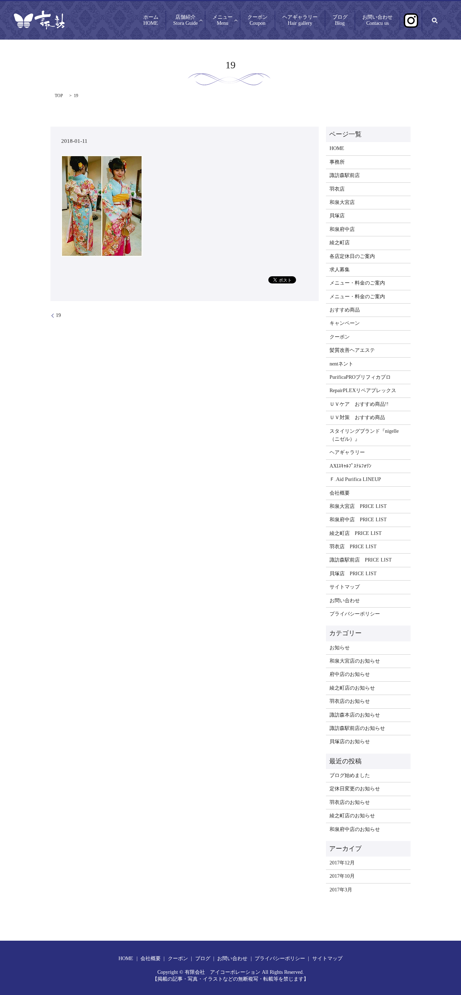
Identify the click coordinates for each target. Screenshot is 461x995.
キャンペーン (345, 323)
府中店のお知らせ (350, 674)
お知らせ (340, 647)
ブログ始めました (350, 775)
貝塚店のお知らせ (350, 741)
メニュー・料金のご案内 (357, 283)
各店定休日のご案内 (352, 256)
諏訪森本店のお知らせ (355, 715)
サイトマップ (345, 587)
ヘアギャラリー (300, 20)
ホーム (150, 20)
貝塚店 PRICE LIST (353, 573)
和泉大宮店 (342, 202)
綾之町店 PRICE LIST (356, 533)
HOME (337, 148)
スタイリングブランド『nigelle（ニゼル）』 (364, 435)
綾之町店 (340, 242)
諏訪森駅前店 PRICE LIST (361, 560)
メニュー (222, 20)
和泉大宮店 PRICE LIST (358, 506)
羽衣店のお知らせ (350, 701)
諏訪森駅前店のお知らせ (357, 728)
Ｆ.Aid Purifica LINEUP (355, 479)
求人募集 (340, 269)
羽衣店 (337, 189)
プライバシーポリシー (355, 614)
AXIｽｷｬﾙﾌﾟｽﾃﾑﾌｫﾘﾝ (350, 466)
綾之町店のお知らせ (352, 688)
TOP (59, 95)
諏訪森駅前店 (345, 175)
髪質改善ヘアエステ (352, 350)
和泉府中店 (342, 229)
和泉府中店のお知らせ (355, 829)
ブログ (340, 20)
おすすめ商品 (345, 310)
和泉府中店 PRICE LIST (358, 519)
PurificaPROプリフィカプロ (360, 377)
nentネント (341, 364)
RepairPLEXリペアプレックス (363, 390)
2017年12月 (342, 862)
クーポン (257, 20)
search (434, 20)
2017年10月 (342, 876)
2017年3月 (341, 889)
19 (58, 315)
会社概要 (340, 493)
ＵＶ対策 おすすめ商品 (357, 417)
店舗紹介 (185, 20)
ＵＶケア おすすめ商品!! (359, 404)
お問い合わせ (377, 20)
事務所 (337, 162)
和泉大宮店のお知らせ (355, 661)
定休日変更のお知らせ (355, 788)
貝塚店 (337, 215)
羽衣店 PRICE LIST (353, 546)
